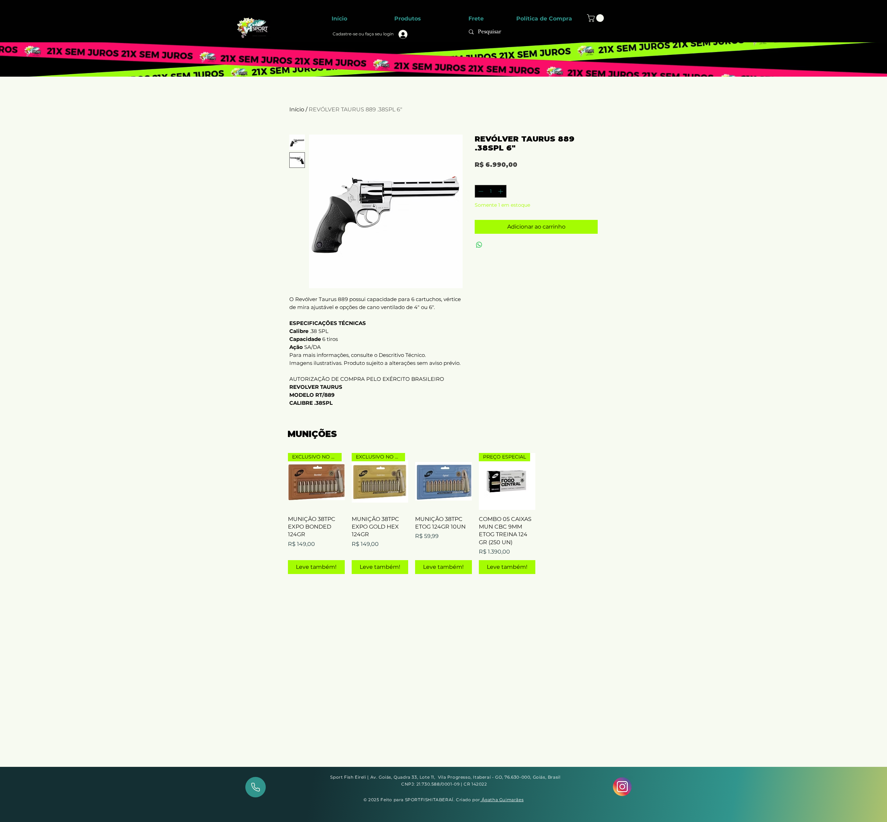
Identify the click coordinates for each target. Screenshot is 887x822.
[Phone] (255, 787)
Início (296, 109)
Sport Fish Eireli (348, 777)
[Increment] (501, 191)
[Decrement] (480, 191)
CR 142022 (475, 784)
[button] (596, 18)
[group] (443, 513)
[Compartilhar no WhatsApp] (479, 245)
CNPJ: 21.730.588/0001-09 (431, 784)
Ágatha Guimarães (502, 799)
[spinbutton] (490, 191)
